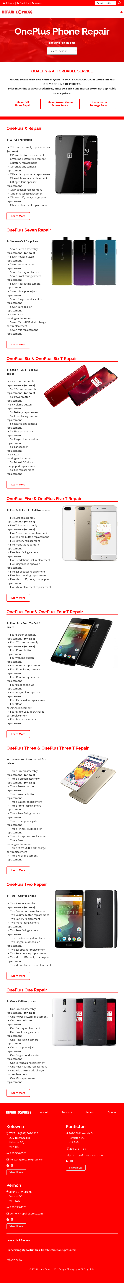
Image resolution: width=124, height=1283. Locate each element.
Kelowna (9, 3)
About (44, 1112)
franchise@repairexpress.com (59, 1250)
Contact (113, 1112)
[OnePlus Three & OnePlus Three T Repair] (85, 779)
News (90, 1112)
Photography (73, 1269)
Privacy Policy (14, 1259)
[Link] (121, 12)
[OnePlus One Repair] (84, 1021)
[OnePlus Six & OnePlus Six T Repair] (80, 386)
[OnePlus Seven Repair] (83, 261)
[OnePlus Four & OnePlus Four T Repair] (84, 642)
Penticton (24, 3)
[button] (119, 3)
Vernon (38, 3)
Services (67, 1112)
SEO (83, 1269)
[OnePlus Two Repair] (86, 919)
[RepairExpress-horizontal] (17, 12)
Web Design (60, 1269)
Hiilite (92, 1269)
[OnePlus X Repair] (86, 164)
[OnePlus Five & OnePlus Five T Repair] (86, 533)
